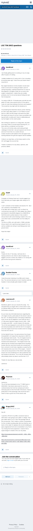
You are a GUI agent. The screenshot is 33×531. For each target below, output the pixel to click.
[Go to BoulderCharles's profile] (3, 273)
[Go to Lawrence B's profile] (3, 300)
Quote (7, 152)
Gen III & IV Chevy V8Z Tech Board (21, 55)
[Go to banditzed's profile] (3, 68)
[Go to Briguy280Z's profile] (3, 407)
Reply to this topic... (10, 467)
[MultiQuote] (2, 152)
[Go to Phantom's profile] (3, 378)
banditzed (6, 53)
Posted (12, 69)
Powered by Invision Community (16, 528)
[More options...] (30, 68)
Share (8, 476)
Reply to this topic (16, 61)
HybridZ (5, 2)
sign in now (10, 460)
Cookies (21, 524)
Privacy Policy (13, 524)
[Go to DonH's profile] (3, 194)
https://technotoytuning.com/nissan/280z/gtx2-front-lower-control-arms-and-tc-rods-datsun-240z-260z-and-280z (16, 441)
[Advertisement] (16, 26)
